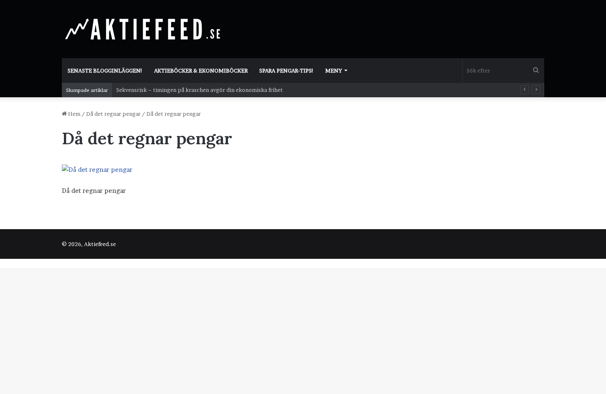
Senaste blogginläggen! (105, 70)
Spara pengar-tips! (286, 70)
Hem (73, 113)
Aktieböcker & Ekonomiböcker (201, 70)
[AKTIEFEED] (144, 28)
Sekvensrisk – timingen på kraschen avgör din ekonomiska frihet (199, 90)
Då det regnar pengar (113, 113)
